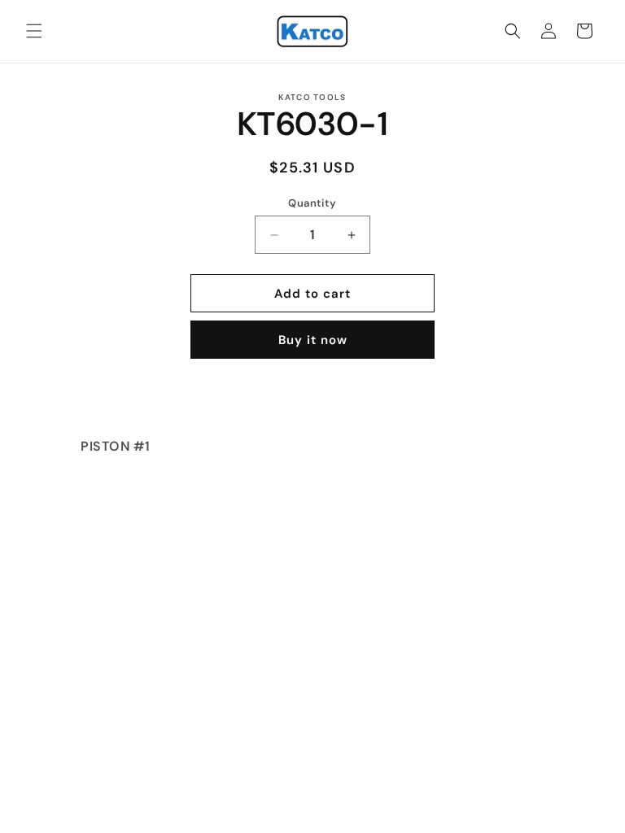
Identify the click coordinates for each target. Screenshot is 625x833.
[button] (34, 31)
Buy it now (312, 340)
